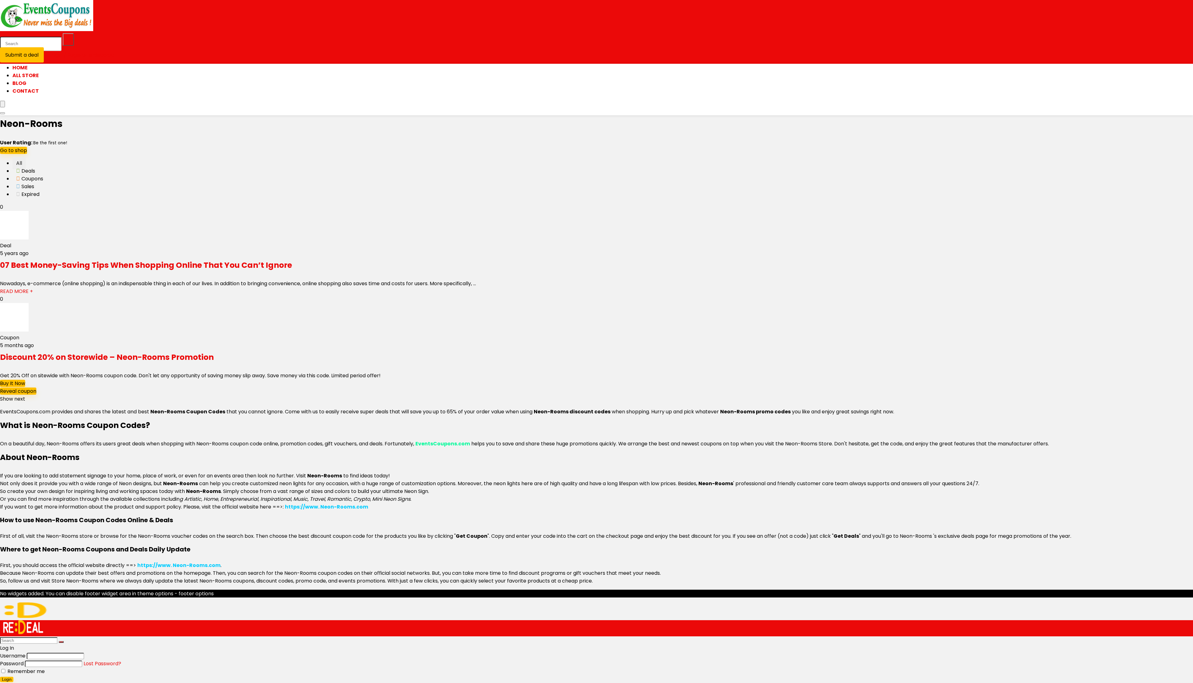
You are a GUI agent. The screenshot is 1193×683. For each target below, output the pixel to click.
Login (6, 679)
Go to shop (13, 150)
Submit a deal (22, 54)
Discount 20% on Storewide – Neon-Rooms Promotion (107, 357)
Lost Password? (102, 663)
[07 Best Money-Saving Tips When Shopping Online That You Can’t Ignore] (14, 237)
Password (12, 663)
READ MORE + (16, 291)
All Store (25, 75)
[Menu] (2, 104)
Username (12, 655)
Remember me (25, 671)
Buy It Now (12, 383)
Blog (19, 83)
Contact (25, 91)
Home (20, 67)
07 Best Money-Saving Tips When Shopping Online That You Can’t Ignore (146, 265)
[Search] (68, 39)
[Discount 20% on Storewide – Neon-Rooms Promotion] (14, 329)
